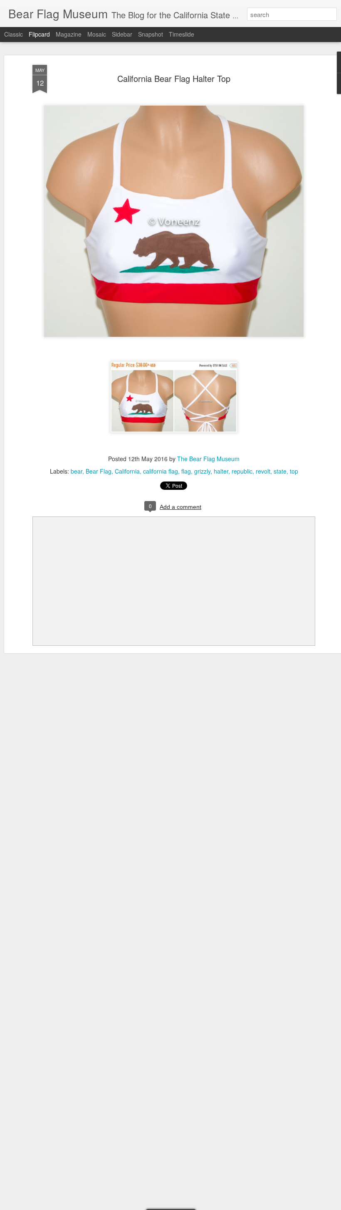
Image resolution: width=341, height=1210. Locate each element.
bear (76, 471)
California (127, 471)
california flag (160, 471)
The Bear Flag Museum (208, 458)
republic (242, 471)
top (294, 471)
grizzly (202, 471)
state (280, 471)
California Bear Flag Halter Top (173, 78)
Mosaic (96, 34)
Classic (13, 34)
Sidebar (122, 34)
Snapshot (150, 34)
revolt (263, 471)
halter (221, 471)
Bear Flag (98, 471)
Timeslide (181, 34)
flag (186, 471)
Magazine (69, 34)
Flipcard (39, 34)
